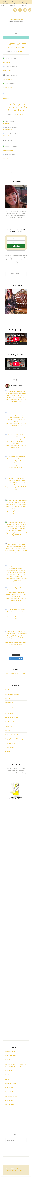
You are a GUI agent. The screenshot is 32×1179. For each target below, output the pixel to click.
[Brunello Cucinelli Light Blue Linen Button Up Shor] (16, 488)
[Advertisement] (18, 826)
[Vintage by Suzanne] (16, 314)
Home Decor (9, 702)
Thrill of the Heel (7, 87)
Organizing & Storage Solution (14, 717)
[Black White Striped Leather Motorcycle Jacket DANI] (16, 466)
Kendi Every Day (7, 142)
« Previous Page (8, 172)
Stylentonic (6, 123)
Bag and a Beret (10, 1051)
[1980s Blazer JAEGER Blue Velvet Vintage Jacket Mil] (16, 444)
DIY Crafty (8, 698)
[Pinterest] (25, 10)
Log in (24, 1170)
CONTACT (5, 3)
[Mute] (22, 343)
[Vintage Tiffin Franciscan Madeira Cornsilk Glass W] (16, 510)
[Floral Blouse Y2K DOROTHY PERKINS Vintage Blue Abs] (16, 401)
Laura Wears (6, 98)
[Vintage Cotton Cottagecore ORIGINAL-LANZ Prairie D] (16, 532)
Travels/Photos (9, 747)
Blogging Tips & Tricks (12, 694)
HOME (4, 2)
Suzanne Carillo (16, 20)
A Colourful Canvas (10, 1083)
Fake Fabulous (9, 1104)
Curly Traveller (9, 1100)
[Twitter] (29, 10)
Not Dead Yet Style (10, 1055)
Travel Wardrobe (10, 743)
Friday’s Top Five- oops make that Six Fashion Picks (16, 107)
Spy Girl (7, 1079)
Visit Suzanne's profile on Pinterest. (16, 674)
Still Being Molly (7, 71)
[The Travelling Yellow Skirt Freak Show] (16, 799)
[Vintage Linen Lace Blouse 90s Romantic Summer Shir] (16, 575)
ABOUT (13, 2)
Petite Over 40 (9, 1060)
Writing (7, 751)
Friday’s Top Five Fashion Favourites (16, 45)
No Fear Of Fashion (11, 1096)
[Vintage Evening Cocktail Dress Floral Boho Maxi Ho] (16, 597)
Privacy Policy (22, 2)
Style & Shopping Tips (11, 734)
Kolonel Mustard (7, 129)
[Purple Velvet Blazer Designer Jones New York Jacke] (16, 422)
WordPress (19, 1170)
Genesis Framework (11, 1170)
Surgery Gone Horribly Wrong (14, 739)
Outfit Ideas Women (11, 722)
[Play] (7, 343)
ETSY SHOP (12, 5)
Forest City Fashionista (12, 1092)
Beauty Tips (8, 690)
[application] (16, 339)
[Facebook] (20, 10)
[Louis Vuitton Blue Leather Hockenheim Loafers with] (16, 619)
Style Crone (8, 1070)
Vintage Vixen (9, 1087)
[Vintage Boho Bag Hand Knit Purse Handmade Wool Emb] (16, 641)
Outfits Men (8, 726)
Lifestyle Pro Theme (19, 1168)
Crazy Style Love (7, 79)
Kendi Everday (7, 62)
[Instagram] (15, 10)
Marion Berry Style (8, 150)
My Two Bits (9, 713)
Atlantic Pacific (7, 159)
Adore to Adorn (7, 136)
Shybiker (7, 1075)
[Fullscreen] (24, 343)
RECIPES (15, 3)
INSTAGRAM (23, 5)
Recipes (7, 730)
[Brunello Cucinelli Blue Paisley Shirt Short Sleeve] (16, 554)
